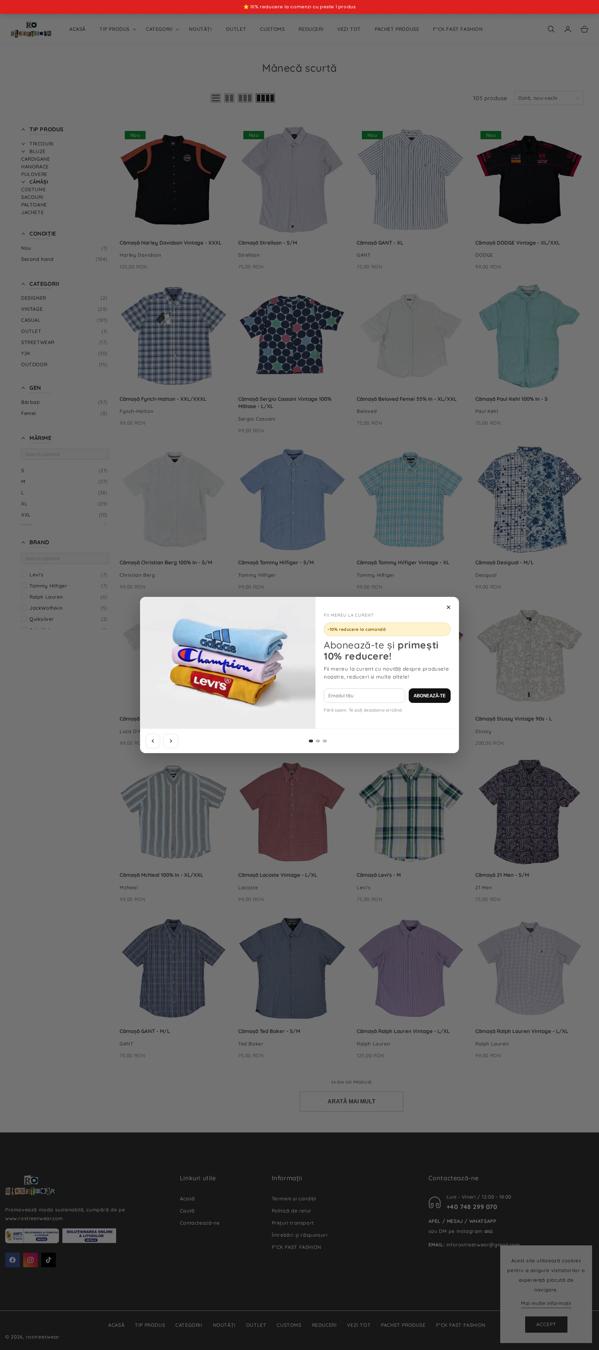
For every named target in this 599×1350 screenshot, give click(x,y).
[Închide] (448, 607)
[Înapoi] (153, 741)
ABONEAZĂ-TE (430, 695)
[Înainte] (171, 741)
